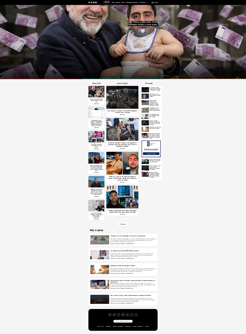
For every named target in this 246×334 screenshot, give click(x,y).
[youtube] (110, 315)
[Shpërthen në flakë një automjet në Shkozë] (99, 269)
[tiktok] (132, 315)
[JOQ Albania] (106, 3)
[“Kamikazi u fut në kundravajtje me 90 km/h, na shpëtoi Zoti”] (99, 239)
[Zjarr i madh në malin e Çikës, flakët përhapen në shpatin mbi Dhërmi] (99, 299)
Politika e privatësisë (118, 326)
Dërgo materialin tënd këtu (122, 321)
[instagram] (123, 315)
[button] (117, 77)
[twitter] (114, 315)
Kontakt (147, 326)
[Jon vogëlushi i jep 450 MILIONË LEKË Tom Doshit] (99, 254)
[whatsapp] (127, 315)
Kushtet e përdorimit (138, 326)
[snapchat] (136, 315)
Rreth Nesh (128, 326)
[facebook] (118, 315)
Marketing (108, 326)
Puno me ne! (100, 326)
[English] (157, 2)
